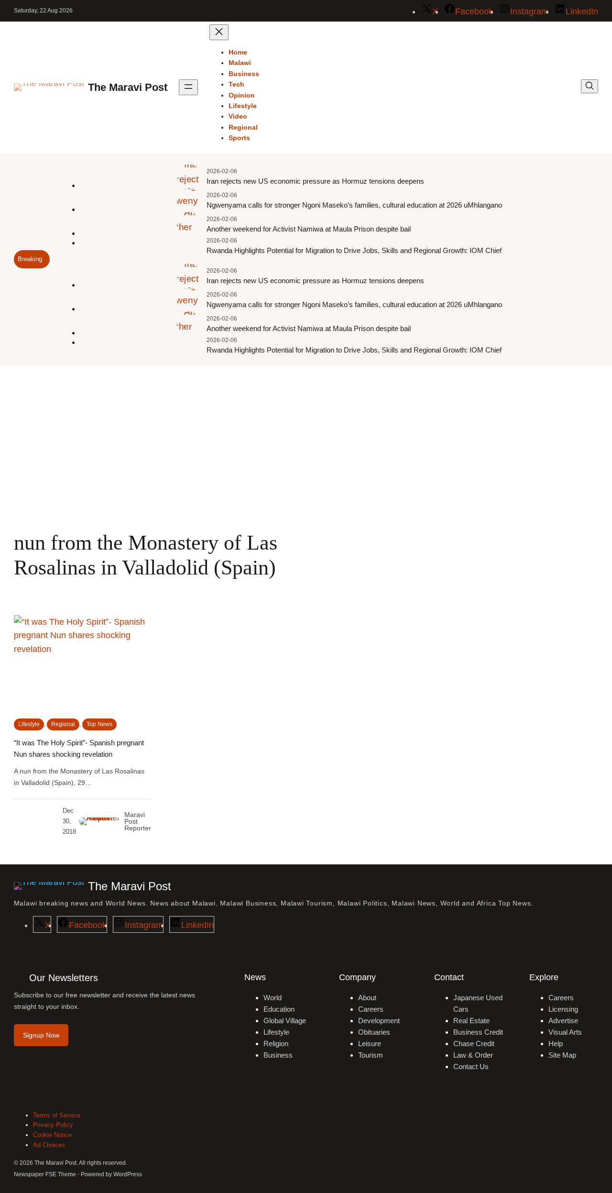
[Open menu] (188, 87)
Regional (63, 724)
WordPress (127, 1174)
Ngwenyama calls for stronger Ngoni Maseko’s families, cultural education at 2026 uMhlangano (354, 205)
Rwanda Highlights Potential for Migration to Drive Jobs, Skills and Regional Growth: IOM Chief (354, 250)
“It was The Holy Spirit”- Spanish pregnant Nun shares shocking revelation (79, 748)
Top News (99, 724)
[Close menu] (219, 32)
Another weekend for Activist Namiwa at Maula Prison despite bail (309, 229)
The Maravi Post (127, 87)
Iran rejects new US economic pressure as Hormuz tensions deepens (315, 181)
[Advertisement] (306, 444)
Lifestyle (29, 724)
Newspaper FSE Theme (45, 1174)
